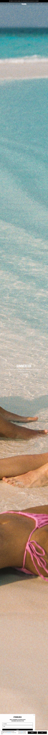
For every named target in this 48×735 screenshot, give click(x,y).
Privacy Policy (9, 732)
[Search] (9, 4)
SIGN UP (17, 730)
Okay (42, 732)
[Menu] (7, 4)
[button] (41, 3)
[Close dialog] (34, 715)
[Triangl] (24, 4)
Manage (32, 732)
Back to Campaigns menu (24, 374)
